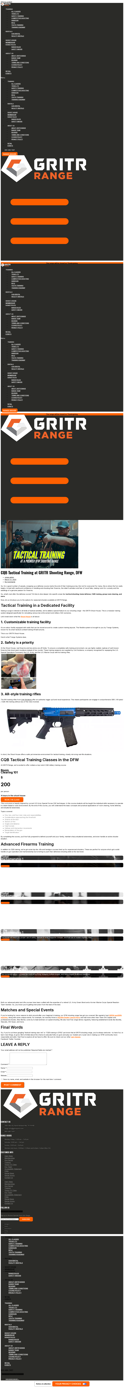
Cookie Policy (16, 65)
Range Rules (16, 47)
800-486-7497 (7, 1370)
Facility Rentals (17, 36)
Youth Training (17, 25)
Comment (5, 1064)
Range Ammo (10, 1175)
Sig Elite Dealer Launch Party (69, 1017)
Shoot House (11, 40)
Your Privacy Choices (68, 1384)
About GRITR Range (18, 56)
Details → (5, 866)
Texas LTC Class (11, 1165)
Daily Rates (9, 1156)
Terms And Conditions (20, 62)
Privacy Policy (17, 67)
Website (3, 1076)
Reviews (14, 60)
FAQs (7, 1171)
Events (8, 73)
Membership (10, 42)
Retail (8, 71)
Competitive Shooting (20, 18)
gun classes (75, 1037)
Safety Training (17, 16)
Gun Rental (15, 34)
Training (8, 1162)
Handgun (14, 20)
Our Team (8, 1167)
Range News (9, 1173)
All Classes (16, 11)
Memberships (10, 1158)
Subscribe (26, 1219)
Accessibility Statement (13, 1169)
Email (3, 1072)
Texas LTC (15, 14)
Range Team (15, 58)
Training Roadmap (18, 27)
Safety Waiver (16, 49)
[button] (62, 78)
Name (3, 1068)
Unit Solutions (26, 700)
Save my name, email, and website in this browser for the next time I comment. (32, 1079)
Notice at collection (43, 1384)
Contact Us (9, 1178)
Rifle (13, 23)
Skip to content (6, 2)
